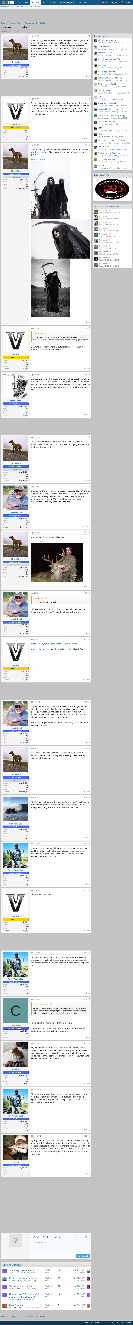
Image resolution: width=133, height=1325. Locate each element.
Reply (88, 76)
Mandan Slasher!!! (106, 52)
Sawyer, (26, 838)
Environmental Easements (109, 153)
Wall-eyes (81, 1280)
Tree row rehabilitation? (21, 1286)
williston (26, 1084)
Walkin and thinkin (106, 121)
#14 (85, 844)
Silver (83, 1307)
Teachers (102, 65)
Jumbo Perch (103, 146)
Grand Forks (24, 527)
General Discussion (31, 1308)
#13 (85, 797)
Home (128, 1322)
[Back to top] (89, 99)
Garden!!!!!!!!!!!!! (104, 46)
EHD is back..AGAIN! (107, 84)
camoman (16, 1025)
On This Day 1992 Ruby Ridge (111, 115)
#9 (86, 593)
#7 (86, 486)
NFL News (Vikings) (106, 159)
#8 (86, 533)
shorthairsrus (80, 1272)
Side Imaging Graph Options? (24, 1270)
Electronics (30, 1300)
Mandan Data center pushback (111, 140)
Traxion (12, 1273)
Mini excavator (104, 90)
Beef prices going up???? (109, 59)
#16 (85, 953)
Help (123, 1322)
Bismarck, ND (24, 76)
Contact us (88, 1322)
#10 (85, 639)
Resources (15, 7)
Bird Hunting (31, 1289)
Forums (35, 2)
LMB (100, 128)
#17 (85, 999)
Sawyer (26, 415)
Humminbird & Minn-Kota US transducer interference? (24, 1296)
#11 (85, 702)
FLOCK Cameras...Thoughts (110, 77)
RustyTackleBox (15, 870)
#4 (86, 328)
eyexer (15, 1069)
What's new (23, 2)
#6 (86, 437)
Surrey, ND (25, 139)
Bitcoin (101, 165)
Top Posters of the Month (107, 206)
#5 (86, 375)
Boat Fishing (30, 1273)
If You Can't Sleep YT (107, 103)
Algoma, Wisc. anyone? (108, 40)
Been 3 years (16, 1305)
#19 (85, 1090)
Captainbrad (15, 512)
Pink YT (101, 134)
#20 (85, 1136)
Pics (44, 2)
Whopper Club (26, 7)
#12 (85, 748)
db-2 (10, 1308)
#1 (89, 36)
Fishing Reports (67, 2)
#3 (86, 145)
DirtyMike (7, 31)
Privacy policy (113, 1322)
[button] (34, 1237)
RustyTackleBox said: (41, 1004)
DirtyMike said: (38, 333)
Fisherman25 (15, 823)
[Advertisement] (66, 16)
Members (5, 7)
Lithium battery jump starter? (24, 1278)
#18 (85, 1043)
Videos (53, 2)
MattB (16, 1162)
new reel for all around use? (110, 109)
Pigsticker (12, 1281)
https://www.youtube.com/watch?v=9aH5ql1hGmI (54, 643)
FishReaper (15, 400)
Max (27, 884)
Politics (36, 7)
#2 (86, 99)
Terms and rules (100, 1322)
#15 (85, 890)
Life (99, 96)
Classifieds (82, 2)
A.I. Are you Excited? (107, 71)
